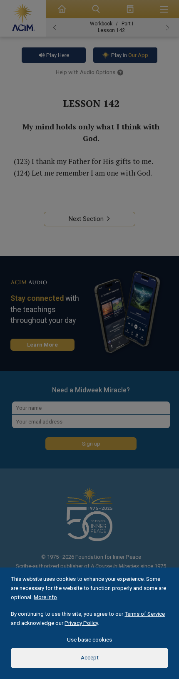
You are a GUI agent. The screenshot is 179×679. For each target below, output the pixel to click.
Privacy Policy (81, 623)
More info (45, 597)
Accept (90, 657)
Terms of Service (144, 614)
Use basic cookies (89, 640)
